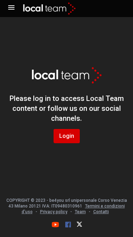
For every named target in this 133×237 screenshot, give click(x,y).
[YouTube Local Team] (55, 224)
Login (66, 136)
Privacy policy (53, 211)
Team (80, 211)
